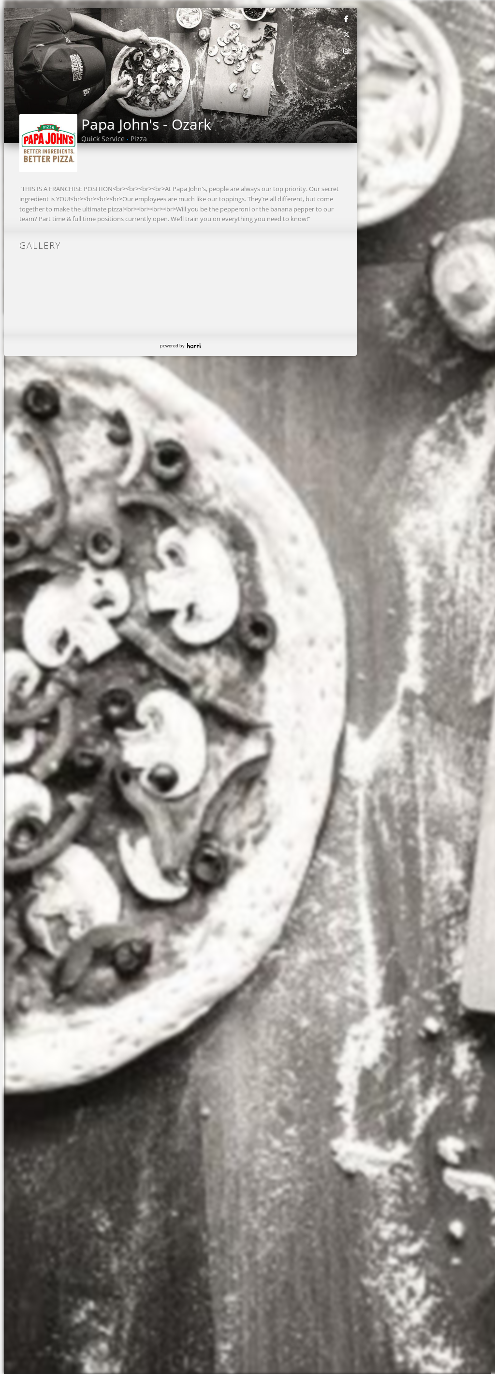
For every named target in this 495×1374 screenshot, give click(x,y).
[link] (346, 18)
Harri (194, 345)
